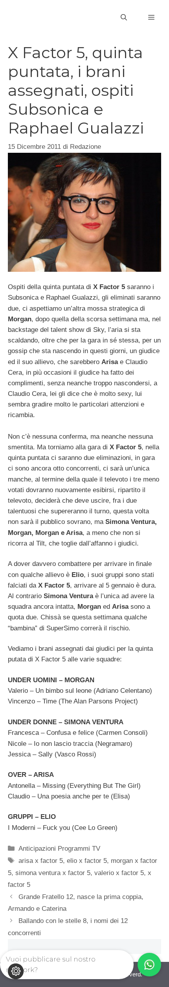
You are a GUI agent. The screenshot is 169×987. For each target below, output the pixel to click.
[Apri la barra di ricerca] (124, 17)
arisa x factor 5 (40, 860)
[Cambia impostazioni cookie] (16, 971)
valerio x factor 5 (119, 873)
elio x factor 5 (87, 860)
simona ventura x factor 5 (52, 873)
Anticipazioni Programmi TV (59, 848)
